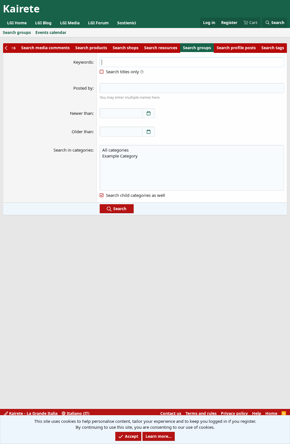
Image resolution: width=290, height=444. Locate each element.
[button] (142, 71)
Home (271, 413)
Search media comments (45, 47)
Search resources (160, 47)
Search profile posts (236, 47)
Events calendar (50, 32)
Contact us (170, 413)
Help (256, 413)
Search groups (17, 32)
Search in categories (73, 150)
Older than (82, 131)
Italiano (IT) (77, 413)
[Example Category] (192, 156)
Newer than (81, 113)
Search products (91, 47)
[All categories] (192, 150)
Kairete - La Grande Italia (32, 413)
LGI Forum (98, 22)
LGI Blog (43, 22)
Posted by (83, 88)
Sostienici (126, 22)
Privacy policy (234, 413)
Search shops (125, 47)
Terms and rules (201, 413)
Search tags (272, 47)
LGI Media (70, 22)
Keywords (83, 62)
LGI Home (17, 22)
